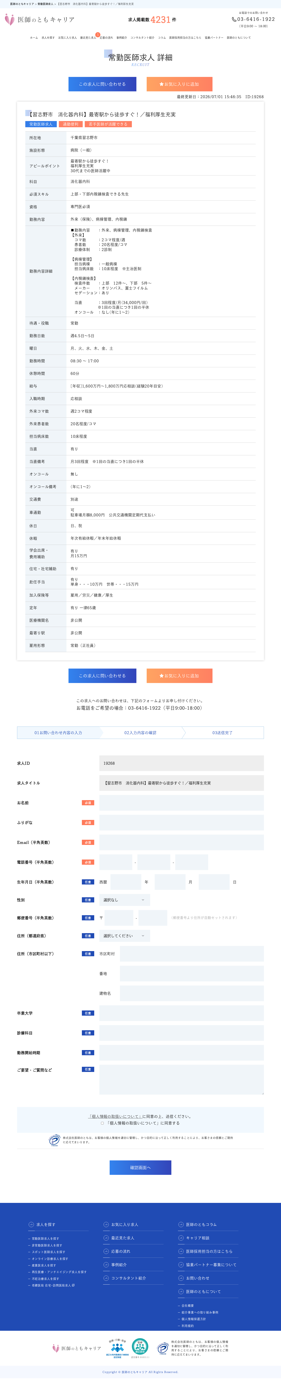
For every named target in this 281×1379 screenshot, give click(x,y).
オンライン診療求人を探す (50, 1258)
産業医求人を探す (44, 1265)
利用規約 (188, 1325)
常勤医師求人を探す (45, 1238)
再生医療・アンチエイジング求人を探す (59, 1272)
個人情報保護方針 (194, 1319)
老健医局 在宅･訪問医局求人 (51, 1285)
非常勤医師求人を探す (47, 1245)
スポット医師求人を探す (49, 1252)
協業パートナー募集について (211, 1265)
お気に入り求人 (67, 37)
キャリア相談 (197, 1238)
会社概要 (188, 1305)
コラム (162, 37)
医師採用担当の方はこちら (185, 37)
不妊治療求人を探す (45, 1278)
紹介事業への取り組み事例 (200, 1312)
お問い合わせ (197, 1278)
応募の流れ (106, 37)
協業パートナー (214, 37)
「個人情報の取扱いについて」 (115, 1116)
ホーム (34, 37)
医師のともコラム (201, 1224)
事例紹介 (121, 37)
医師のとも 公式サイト (197, 1332)
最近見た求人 (88, 36)
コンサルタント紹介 (142, 37)
